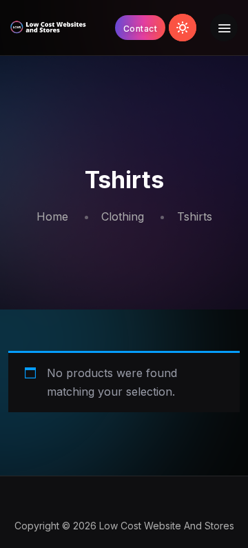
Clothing (122, 216)
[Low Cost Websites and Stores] (48, 27)
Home (52, 216)
